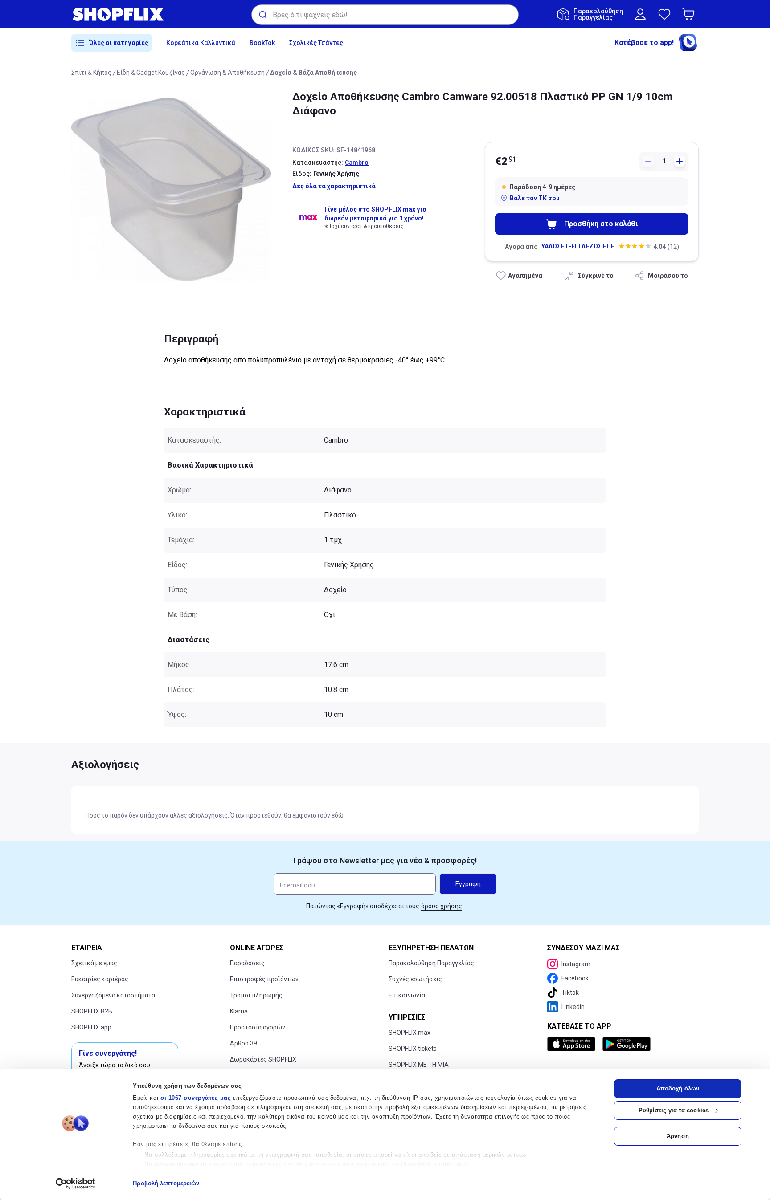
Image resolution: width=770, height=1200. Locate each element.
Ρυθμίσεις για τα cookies (674, 1110)
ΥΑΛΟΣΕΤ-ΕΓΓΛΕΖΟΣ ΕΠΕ (577, 246)
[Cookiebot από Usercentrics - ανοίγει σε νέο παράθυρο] (76, 1183)
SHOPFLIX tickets (413, 1048)
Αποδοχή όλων (677, 1088)
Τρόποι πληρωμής (256, 995)
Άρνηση (678, 1136)
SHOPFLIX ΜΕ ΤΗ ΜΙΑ (419, 1064)
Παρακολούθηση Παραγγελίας (431, 963)
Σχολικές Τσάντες (316, 42)
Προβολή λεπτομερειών (166, 1183)
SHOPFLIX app (91, 1027)
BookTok (262, 42)
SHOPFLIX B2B (91, 1011)
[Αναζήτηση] (262, 14)
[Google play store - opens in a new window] (626, 1044)
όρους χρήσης (441, 906)
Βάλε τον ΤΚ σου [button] (535, 198)
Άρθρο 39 (243, 1043)
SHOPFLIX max (409, 1032)
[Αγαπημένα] (664, 14)
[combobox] (385, 14)
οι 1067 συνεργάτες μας (195, 1097)
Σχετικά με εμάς (94, 963)
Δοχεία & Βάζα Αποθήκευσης (313, 72)
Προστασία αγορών (257, 1027)
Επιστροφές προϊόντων (264, 979)
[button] (690, 14)
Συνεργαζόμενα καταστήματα (113, 995)
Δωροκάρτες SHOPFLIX (263, 1059)
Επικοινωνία (407, 995)
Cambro (357, 162)
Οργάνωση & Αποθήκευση (227, 72)
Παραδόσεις (247, 963)
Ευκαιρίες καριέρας (99, 979)
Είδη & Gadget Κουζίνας (151, 72)
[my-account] (640, 14)
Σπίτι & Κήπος (91, 72)
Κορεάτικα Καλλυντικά (200, 42)
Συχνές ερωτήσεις (415, 979)
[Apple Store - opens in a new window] (573, 1044)
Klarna (239, 1011)
